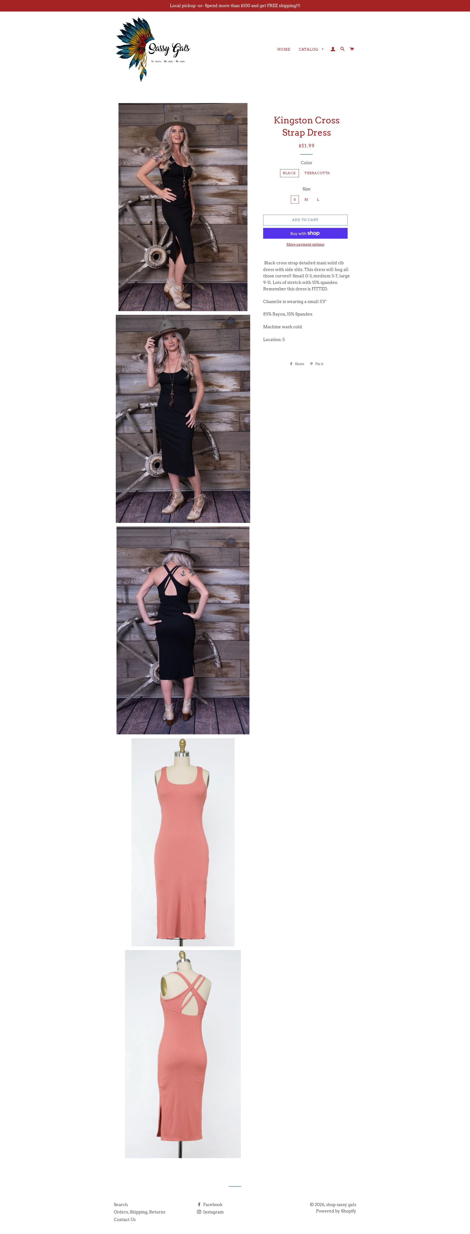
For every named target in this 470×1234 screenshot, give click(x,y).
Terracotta (317, 173)
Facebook (212, 1204)
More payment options (305, 245)
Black (289, 173)
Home (284, 49)
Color (306, 162)
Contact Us (125, 1219)
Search (121, 1204)
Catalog (309, 49)
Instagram (213, 1212)
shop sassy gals (341, 1204)
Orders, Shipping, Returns (139, 1212)
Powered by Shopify (336, 1211)
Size (307, 189)
